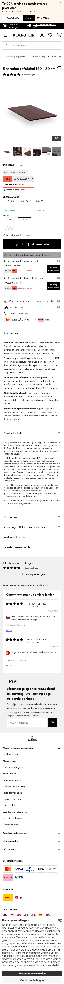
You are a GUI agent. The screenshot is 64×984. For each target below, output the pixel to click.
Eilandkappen (10, 773)
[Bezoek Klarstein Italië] (33, 916)
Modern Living (39, 56)
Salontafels (56, 56)
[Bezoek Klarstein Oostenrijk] (12, 916)
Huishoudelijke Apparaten (15, 56)
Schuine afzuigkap (12, 780)
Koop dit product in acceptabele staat (25, 278)
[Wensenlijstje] (50, 35)
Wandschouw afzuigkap (15, 812)
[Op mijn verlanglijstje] (59, 68)
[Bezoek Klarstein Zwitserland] (19, 916)
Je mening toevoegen (33, 574)
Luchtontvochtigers (13, 767)
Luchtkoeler (9, 805)
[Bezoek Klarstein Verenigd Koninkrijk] (48, 916)
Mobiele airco (10, 760)
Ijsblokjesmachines (12, 792)
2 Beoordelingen (28, 74)
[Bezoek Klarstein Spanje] (40, 916)
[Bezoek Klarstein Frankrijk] (26, 916)
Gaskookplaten (10, 824)
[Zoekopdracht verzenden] (6, 45)
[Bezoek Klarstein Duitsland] (5, 916)
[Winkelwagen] (59, 35)
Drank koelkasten (12, 799)
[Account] (42, 35)
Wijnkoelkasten (10, 754)
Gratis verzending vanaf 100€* (44, 26)
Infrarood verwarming (14, 786)
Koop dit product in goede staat (22, 261)
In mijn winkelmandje (35, 244)
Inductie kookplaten (13, 818)
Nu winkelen (29, 18)
